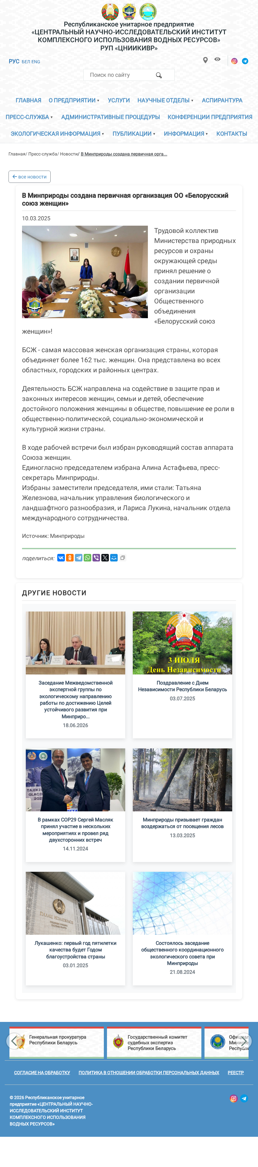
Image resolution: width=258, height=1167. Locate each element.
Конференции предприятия (210, 117)
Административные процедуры (110, 117)
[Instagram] (234, 61)
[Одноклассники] (70, 557)
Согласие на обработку (42, 1072)
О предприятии (72, 100)
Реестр (236, 1072)
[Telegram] (78, 557)
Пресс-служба (27, 117)
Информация (184, 133)
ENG (35, 61)
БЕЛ (26, 61)
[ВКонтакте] (61, 557)
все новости (32, 177)
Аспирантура (222, 100)
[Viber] (96, 557)
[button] (14, 1041)
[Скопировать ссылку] (122, 557)
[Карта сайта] (205, 60)
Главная (28, 100)
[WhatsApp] (87, 557)
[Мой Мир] (114, 557)
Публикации (132, 133)
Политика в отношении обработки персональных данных (149, 1072)
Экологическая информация (55, 133)
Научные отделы (163, 100)
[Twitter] (105, 557)
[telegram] (245, 61)
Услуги (119, 100)
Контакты (231, 133)
